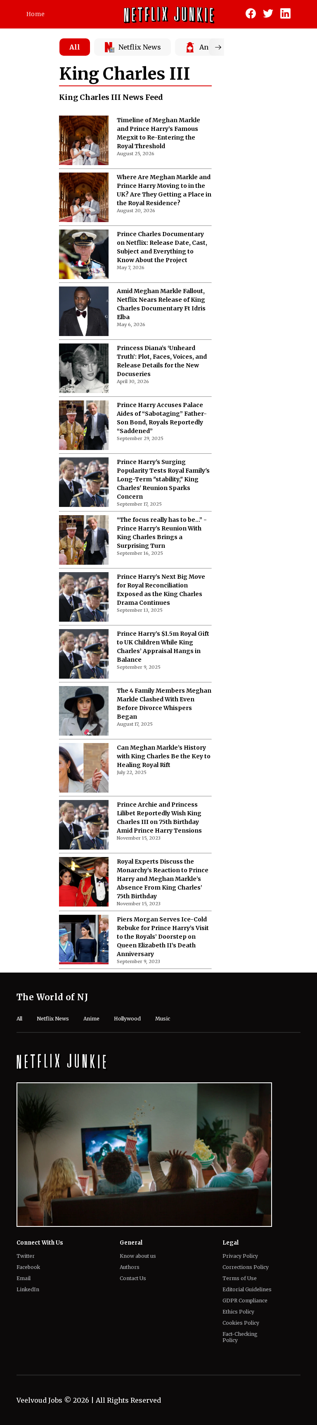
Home (35, 14)
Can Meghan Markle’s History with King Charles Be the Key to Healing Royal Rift (164, 756)
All (74, 47)
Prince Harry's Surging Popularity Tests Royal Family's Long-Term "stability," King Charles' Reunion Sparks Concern (163, 479)
